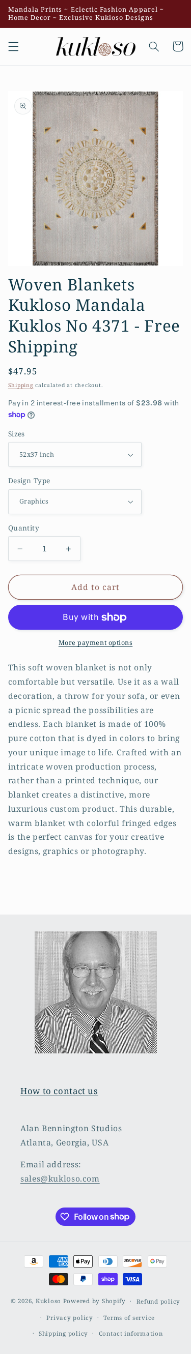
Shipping (21, 385)
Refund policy (159, 1301)
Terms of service (129, 1317)
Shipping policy (63, 1333)
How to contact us (59, 1091)
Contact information (131, 1333)
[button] (13, 46)
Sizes (16, 433)
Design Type (29, 480)
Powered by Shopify (94, 1301)
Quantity (23, 528)
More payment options (96, 642)
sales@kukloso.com (60, 1178)
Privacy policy (69, 1317)
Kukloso (48, 1301)
